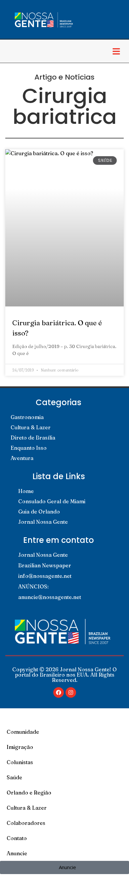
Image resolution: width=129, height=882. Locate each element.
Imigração (20, 747)
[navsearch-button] (11, 51)
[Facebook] (58, 692)
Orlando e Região (29, 792)
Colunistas (20, 762)
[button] (116, 51)
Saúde (14, 777)
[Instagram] (70, 692)
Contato (17, 838)
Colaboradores (26, 823)
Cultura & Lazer (27, 807)
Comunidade (23, 731)
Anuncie (17, 853)
